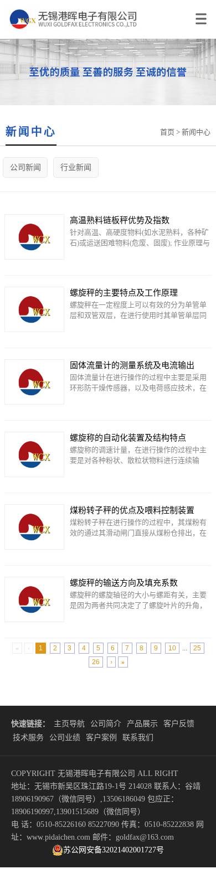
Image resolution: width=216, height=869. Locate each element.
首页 (167, 132)
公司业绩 (64, 737)
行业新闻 (75, 167)
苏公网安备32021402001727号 (113, 850)
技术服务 (28, 737)
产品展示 (142, 724)
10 (172, 648)
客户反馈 (178, 724)
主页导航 (69, 724)
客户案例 (101, 737)
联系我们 (137, 737)
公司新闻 (25, 167)
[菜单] (203, 14)
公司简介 (105, 724)
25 (197, 648)
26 (96, 662)
